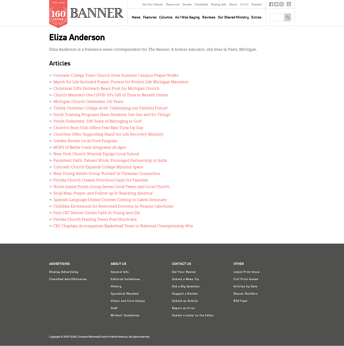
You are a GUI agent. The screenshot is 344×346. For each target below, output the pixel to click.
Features (150, 17)
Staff (114, 308)
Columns (165, 17)
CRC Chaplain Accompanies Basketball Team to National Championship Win (123, 226)
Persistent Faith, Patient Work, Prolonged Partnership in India (110, 161)
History (116, 286)
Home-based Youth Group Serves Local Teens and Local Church (111, 187)
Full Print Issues (246, 279)
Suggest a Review (185, 293)
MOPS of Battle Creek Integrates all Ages (89, 148)
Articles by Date (245, 286)
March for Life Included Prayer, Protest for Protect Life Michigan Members (120, 82)
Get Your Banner (152, 4)
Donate (187, 4)
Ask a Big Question (186, 286)
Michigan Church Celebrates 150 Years (88, 102)
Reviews (208, 17)
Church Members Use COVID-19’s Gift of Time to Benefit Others (110, 95)
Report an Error (183, 308)
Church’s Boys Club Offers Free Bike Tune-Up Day (98, 128)
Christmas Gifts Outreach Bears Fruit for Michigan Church (106, 89)
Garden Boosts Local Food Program (85, 141)
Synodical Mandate (125, 293)
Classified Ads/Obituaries (68, 279)
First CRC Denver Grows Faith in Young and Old (96, 213)
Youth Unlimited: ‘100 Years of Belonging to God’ (97, 121)
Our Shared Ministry (233, 17)
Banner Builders (246, 293)
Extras (256, 17)
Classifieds (201, 4)
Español (257, 4)
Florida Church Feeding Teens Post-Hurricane (95, 220)
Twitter (276, 5)
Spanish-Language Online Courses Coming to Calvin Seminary (110, 200)
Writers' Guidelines (125, 315)
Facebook (271, 5)
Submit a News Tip (185, 279)
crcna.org (289, 4)
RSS (281, 5)
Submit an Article (185, 301)
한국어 (244, 4)
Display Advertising (63, 272)
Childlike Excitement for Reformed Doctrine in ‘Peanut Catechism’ (113, 207)
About (233, 4)
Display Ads (218, 4)
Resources (172, 4)
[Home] (107, 12)
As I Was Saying (187, 17)
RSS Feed (240, 301)
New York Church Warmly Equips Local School (96, 154)
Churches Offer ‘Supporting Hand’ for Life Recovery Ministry (108, 135)
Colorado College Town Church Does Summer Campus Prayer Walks (116, 76)
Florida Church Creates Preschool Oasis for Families (100, 180)
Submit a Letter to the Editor (193, 315)
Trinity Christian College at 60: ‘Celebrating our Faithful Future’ (110, 108)
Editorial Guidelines (125, 279)
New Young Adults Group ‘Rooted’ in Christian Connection (106, 174)
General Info (120, 272)
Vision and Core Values (128, 301)
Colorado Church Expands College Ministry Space (98, 167)
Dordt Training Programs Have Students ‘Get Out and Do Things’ (112, 115)
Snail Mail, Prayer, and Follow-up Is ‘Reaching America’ (103, 193)
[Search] (287, 17)
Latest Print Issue (247, 272)
